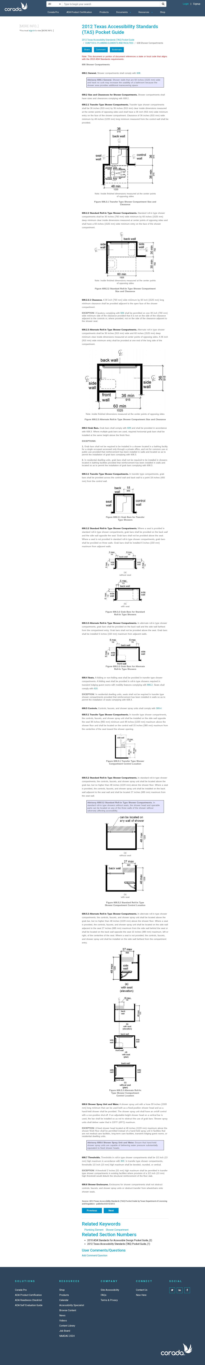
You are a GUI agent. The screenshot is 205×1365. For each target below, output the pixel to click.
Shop (162, 12)
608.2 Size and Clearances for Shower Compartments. (109, 94)
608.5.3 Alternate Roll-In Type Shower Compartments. (109, 914)
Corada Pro (53, 12)
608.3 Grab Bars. (90, 428)
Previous (92, 1210)
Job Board (64, 1330)
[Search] (163, 4)
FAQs (103, 1295)
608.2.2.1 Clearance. (92, 300)
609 (129, 428)
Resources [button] (144, 12)
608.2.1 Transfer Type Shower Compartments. (105, 104)
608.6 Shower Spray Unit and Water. (100, 1104)
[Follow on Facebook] (187, 1290)
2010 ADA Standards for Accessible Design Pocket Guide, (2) (119, 1240)
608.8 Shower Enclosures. (95, 1184)
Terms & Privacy (109, 1300)
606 (122, 313)
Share (87, 49)
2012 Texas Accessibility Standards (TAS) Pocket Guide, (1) (118, 1243)
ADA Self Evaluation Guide (28, 1305)
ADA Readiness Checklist (28, 1300)
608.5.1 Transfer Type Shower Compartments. (105, 714)
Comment (101, 49)
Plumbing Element (93, 1229)
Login (186, 3)
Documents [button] (122, 12)
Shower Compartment (117, 1229)
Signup (196, 3)
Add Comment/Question (94, 1255)
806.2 (150, 685)
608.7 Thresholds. (91, 1157)
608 (138, 73)
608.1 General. (89, 73)
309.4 (158, 708)
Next (111, 1210)
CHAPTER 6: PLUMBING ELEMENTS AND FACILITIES (109, 43)
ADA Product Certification (79, 12)
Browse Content (67, 1310)
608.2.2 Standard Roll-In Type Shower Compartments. (109, 213)
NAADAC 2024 (67, 1335)
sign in (32, 30)
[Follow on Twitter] (172, 1290)
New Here (141, 1295)
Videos (63, 1320)
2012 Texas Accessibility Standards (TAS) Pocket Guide (108, 40)
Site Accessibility (110, 1289)
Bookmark (117, 49)
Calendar (63, 1300)
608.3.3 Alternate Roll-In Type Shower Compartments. (109, 623)
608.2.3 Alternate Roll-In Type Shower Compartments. (109, 329)
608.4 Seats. (88, 677)
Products (104, 12)
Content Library (67, 1325)
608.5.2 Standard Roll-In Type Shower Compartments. (109, 778)
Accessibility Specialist (71, 1305)
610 (96, 688)
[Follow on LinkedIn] (179, 1290)
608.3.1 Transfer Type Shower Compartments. (105, 474)
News (62, 1315)
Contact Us (141, 1289)
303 (122, 1161)
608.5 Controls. (90, 708)
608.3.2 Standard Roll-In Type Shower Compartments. (109, 528)
